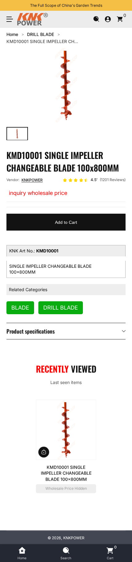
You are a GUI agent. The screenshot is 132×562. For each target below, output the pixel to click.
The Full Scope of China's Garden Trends (66, 5)
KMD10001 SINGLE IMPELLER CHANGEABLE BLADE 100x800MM (66, 472)
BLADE (20, 307)
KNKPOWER (32, 180)
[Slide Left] (10, 5)
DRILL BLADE (40, 34)
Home (12, 34)
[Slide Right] (121, 5)
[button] (96, 19)
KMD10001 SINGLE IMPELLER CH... (42, 41)
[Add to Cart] (43, 451)
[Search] (96, 19)
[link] (94, 180)
